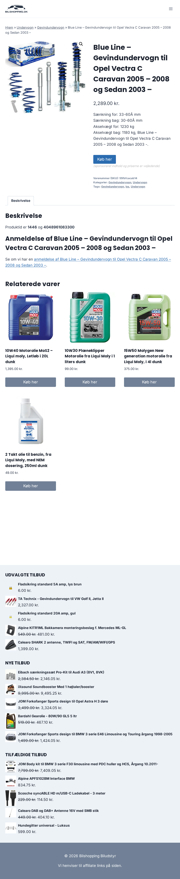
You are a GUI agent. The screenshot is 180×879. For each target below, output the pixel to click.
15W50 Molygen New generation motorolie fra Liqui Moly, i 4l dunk (148, 356)
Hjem (9, 27)
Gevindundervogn (50, 27)
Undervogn (25, 27)
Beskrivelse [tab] (20, 201)
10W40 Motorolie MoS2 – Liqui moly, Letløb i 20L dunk (29, 356)
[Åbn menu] (171, 8)
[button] (81, 44)
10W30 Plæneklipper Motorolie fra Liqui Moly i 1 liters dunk (90, 356)
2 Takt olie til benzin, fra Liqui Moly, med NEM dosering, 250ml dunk (28, 460)
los (127, 186)
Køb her (104, 159)
